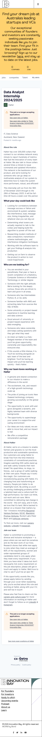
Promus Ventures (11, 516)
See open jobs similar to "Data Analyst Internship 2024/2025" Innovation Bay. (22, 123)
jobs (4, 77)
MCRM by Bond (9, 727)
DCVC (22, 513)
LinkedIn (15, 526)
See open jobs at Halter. (19, 118)
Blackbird (30, 513)
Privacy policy (15, 665)
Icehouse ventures (20, 518)
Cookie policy (26, 665)
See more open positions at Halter (21, 641)
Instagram (25, 526)
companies (14, 77)
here (20, 56)
